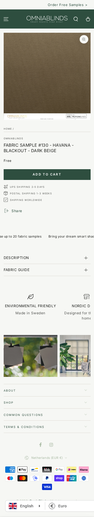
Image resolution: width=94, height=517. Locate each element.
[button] (75, 19)
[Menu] (6, 19)
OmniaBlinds (14, 138)
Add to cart (47, 174)
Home (8, 128)
